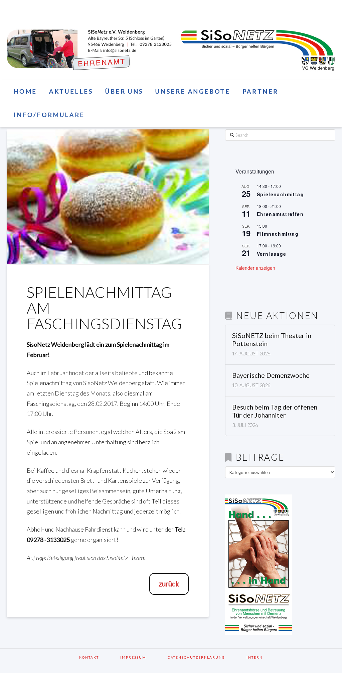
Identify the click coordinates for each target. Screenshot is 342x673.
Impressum (142, 657)
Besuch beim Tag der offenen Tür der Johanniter (274, 411)
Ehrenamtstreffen (280, 214)
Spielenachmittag (280, 194)
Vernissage (272, 253)
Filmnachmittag (278, 233)
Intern (254, 657)
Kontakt (97, 657)
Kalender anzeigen (255, 267)
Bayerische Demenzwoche (271, 375)
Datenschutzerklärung (205, 657)
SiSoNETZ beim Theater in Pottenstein (271, 339)
